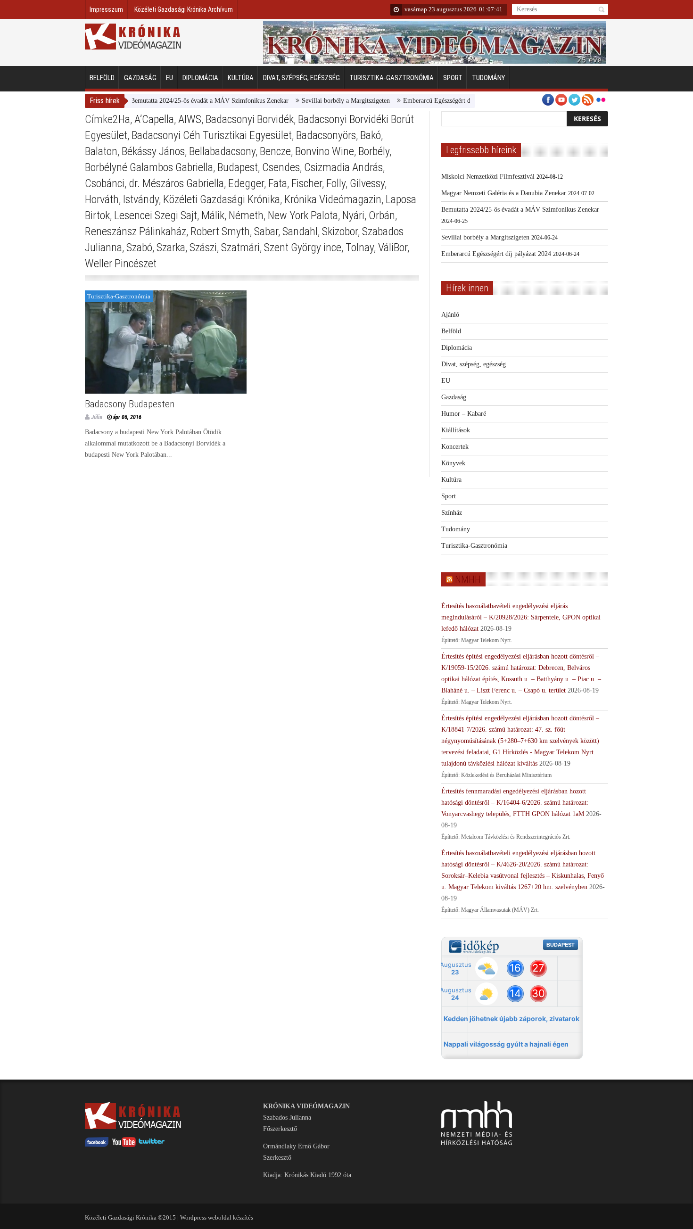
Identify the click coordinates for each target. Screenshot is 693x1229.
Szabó (139, 247)
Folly (336, 183)
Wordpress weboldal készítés (216, 1217)
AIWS (189, 119)
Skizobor (340, 231)
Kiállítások (455, 430)
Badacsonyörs (326, 135)
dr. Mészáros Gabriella (176, 183)
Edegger (246, 183)
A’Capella (154, 119)
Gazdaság (140, 78)
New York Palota (303, 215)
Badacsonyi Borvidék (250, 119)
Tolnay (360, 247)
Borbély (373, 151)
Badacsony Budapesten (129, 404)
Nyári (353, 215)
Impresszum (106, 9)
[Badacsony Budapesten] (166, 342)
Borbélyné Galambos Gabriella (149, 167)
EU (169, 78)
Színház (451, 512)
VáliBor (392, 247)
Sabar (266, 231)
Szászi (203, 247)
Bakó (370, 135)
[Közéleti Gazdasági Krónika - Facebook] (96, 1144)
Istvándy (141, 199)
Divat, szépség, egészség (301, 78)
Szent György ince (302, 247)
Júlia (96, 417)
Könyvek (453, 463)
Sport (452, 78)
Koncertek (455, 446)
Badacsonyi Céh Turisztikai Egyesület (212, 135)
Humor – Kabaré (463, 413)
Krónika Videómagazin (332, 199)
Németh (246, 215)
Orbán (382, 215)
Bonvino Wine (324, 151)
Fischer (306, 183)
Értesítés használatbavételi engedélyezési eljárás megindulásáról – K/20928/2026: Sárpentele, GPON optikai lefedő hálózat (521, 617)
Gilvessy (367, 183)
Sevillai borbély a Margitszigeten (326, 100)
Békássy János (153, 151)
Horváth (102, 199)
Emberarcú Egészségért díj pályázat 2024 (438, 100)
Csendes (281, 167)
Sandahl (300, 231)
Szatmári (240, 247)
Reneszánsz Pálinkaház (135, 231)
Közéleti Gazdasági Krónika (221, 199)
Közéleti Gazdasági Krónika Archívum (183, 9)
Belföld (102, 78)
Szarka (171, 247)
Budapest (237, 167)
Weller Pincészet (121, 263)
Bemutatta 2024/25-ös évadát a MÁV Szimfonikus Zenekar (190, 100)
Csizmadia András (343, 167)
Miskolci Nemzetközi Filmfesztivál (488, 176)
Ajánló (450, 314)
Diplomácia (200, 78)
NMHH (468, 579)
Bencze (275, 151)
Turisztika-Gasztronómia (391, 78)
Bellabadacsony (222, 151)
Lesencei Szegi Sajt (155, 215)
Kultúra (241, 78)
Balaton (101, 151)
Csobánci (104, 183)
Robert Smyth (220, 231)
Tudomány (488, 78)
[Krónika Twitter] (152, 1144)
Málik (212, 215)
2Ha (121, 119)
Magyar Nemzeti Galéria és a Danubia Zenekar (503, 193)
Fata (277, 183)
